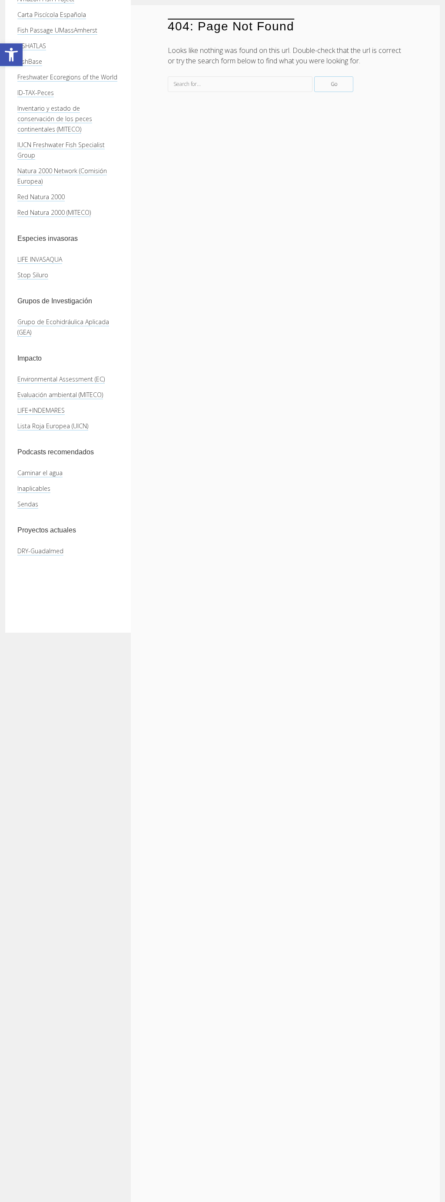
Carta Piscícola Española (51, 14)
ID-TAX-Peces (35, 93)
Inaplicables (33, 488)
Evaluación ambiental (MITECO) (60, 395)
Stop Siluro (32, 275)
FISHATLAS (31, 46)
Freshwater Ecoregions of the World (67, 77)
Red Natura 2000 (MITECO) (54, 212)
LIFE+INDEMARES (41, 410)
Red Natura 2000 (41, 197)
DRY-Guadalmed (40, 551)
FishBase (29, 61)
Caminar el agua (40, 473)
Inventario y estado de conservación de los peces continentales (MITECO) (54, 118)
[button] (11, 54)
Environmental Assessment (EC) (61, 379)
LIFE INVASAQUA (39, 259)
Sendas (27, 504)
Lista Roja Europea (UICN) (52, 426)
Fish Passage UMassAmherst (57, 30)
